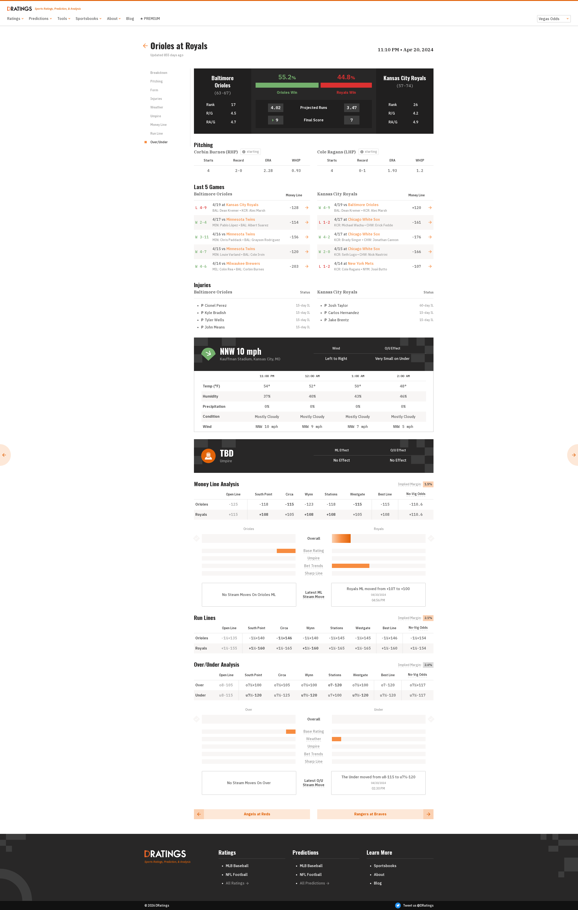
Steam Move (313, 597)
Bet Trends (313, 566)
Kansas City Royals (405, 78)
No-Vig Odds (415, 494)
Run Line (156, 133)
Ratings (13, 18)
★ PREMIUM (150, 18)
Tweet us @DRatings (418, 905)
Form (154, 90)
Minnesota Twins (240, 219)
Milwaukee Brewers (243, 263)
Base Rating (313, 551)
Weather (156, 107)
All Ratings (235, 883)
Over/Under (159, 142)
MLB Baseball (237, 865)
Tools (62, 18)
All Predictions (312, 883)
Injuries (156, 99)
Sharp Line (314, 573)
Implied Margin (409, 484)
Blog (130, 18)
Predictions (39, 18)
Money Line (158, 125)
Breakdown (158, 73)
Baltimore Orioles (223, 81)
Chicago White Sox (364, 219)
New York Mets (361, 263)
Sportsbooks (87, 18)
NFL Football (237, 874)
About (112, 18)
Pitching (156, 81)
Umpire (155, 116)
